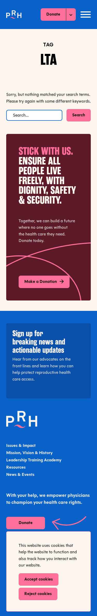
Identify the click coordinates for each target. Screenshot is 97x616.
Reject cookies (38, 594)
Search (78, 115)
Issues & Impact (21, 446)
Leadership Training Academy (33, 460)
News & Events (20, 475)
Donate (53, 14)
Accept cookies (38, 579)
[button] (85, 14)
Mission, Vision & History (29, 453)
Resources (16, 467)
